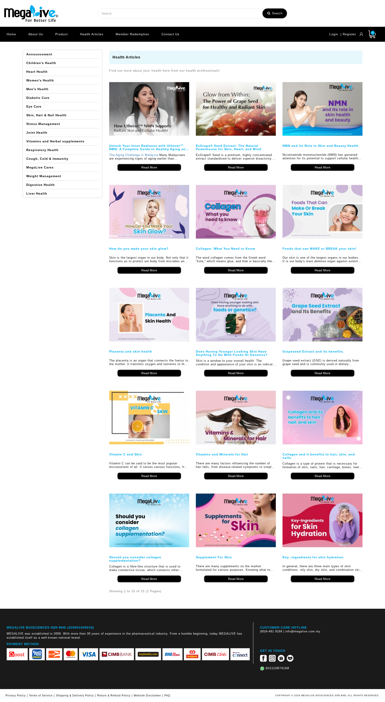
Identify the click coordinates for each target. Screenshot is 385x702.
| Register (348, 34)
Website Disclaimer (147, 695)
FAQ (167, 695)
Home (11, 34)
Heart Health (37, 71)
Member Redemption (132, 34)
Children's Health (41, 63)
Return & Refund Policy (113, 695)
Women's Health (40, 80)
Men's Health (37, 89)
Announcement (39, 54)
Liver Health (36, 193)
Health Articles (91, 34)
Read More (149, 167)
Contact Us (170, 34)
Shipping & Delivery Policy (75, 695)
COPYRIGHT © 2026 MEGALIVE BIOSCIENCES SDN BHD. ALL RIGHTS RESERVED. (327, 695)
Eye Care (33, 106)
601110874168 (277, 668)
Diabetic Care (37, 98)
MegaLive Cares (40, 167)
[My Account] (361, 34)
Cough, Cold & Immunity (47, 158)
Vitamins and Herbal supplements (55, 141)
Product (61, 34)
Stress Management (43, 124)
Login (333, 34)
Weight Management (43, 176)
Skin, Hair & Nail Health (46, 115)
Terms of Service (41, 695)
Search (277, 13)
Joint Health (36, 132)
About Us (35, 34)
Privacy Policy (16, 695)
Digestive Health (40, 185)
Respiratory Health (42, 150)
